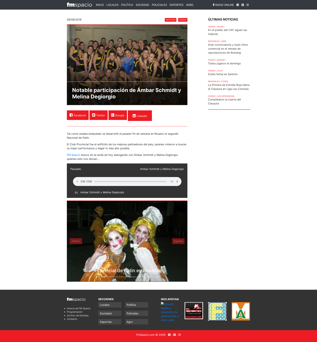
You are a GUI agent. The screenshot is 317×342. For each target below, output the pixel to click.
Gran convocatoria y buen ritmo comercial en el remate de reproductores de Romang (228, 48)
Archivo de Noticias (78, 315)
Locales (112, 4)
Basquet (221, 60)
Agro (189, 4)
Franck (182, 20)
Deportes (176, 4)
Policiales (159, 4)
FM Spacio (73, 155)
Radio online (224, 4)
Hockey (221, 26)
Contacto (72, 319)
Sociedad (142, 4)
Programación (74, 311)
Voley (220, 70)
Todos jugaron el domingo (224, 63)
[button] (76, 241)
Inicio (100, 4)
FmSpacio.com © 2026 (150, 334)
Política (127, 4)
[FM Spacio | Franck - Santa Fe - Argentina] (79, 4)
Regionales (214, 41)
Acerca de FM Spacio (78, 308)
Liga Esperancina (225, 96)
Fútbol (224, 81)
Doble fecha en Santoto (223, 74)
